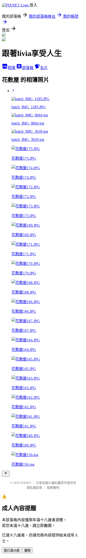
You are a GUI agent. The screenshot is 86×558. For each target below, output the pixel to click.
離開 (27, 550)
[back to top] (6, 474)
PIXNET (26, 483)
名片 (44, 68)
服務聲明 (53, 487)
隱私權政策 (34, 487)
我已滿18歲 (12, 550)
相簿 (12, 68)
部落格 (28, 68)
